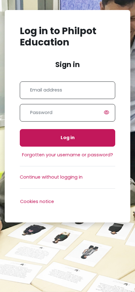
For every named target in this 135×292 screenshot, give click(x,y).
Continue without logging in (51, 177)
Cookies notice (37, 201)
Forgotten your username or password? (67, 155)
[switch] (107, 112)
